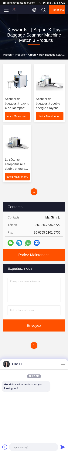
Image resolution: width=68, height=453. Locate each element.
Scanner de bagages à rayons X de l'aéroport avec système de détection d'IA (17, 108)
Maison (7, 54)
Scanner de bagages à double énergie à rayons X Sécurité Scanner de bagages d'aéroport (49, 108)
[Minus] (62, 364)
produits (20, 54)
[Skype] (19, 242)
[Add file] (5, 447)
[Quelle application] (28, 243)
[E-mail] (36, 242)
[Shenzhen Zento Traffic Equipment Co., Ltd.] (18, 9)
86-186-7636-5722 (53, 2)
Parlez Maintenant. (58, 9)
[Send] (63, 447)
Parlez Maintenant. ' (17, 116)
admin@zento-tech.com (21, 2)
